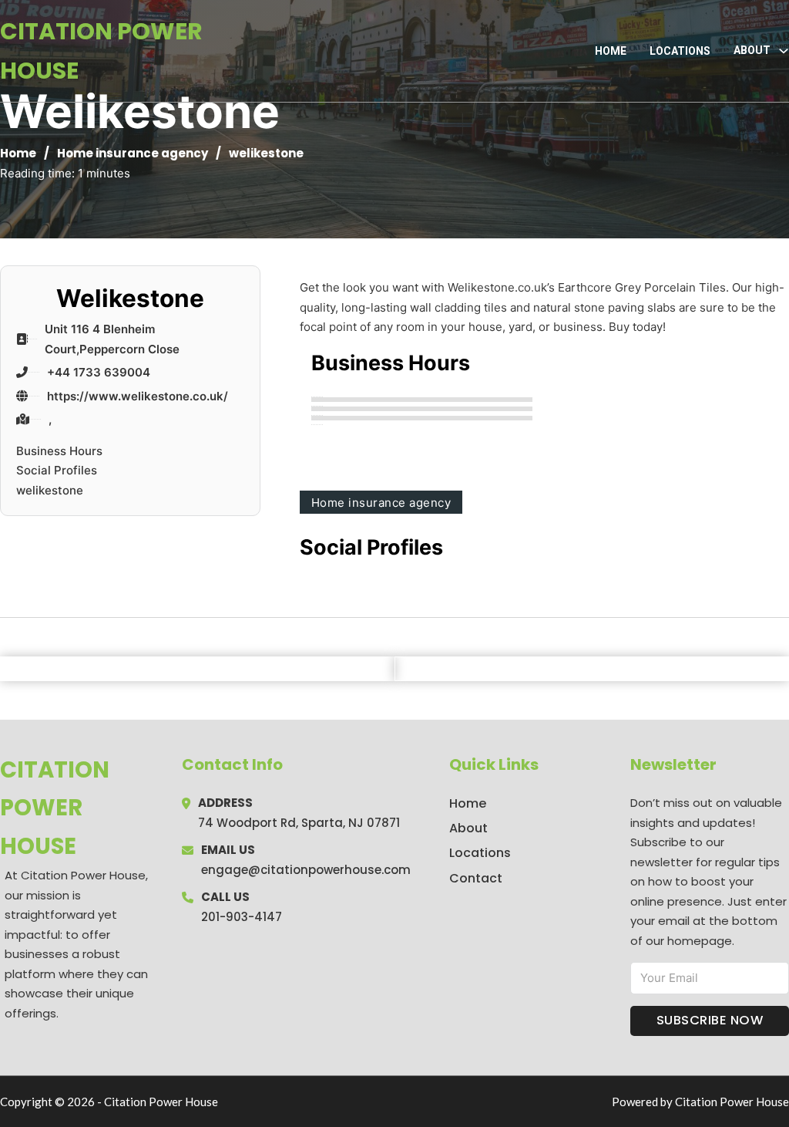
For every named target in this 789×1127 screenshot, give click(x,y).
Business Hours (59, 451)
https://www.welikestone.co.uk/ (137, 396)
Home (610, 51)
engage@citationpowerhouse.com (306, 870)
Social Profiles (56, 470)
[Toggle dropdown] (783, 51)
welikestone (49, 490)
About (468, 828)
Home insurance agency (132, 153)
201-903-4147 (241, 917)
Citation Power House (101, 51)
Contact (475, 878)
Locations (680, 51)
